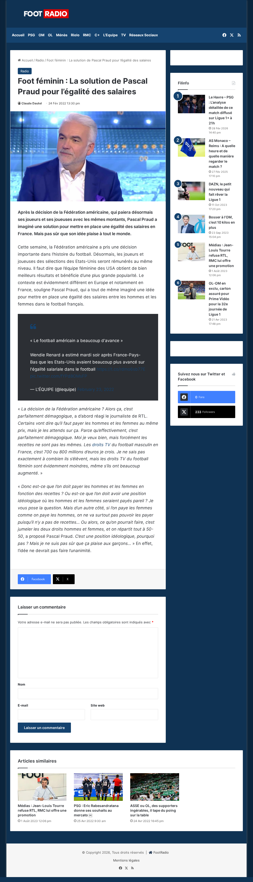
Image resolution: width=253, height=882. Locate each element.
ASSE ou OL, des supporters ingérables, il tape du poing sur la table (154, 810)
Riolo (75, 35)
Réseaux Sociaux (143, 35)
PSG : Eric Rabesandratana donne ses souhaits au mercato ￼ (96, 810)
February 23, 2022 (95, 389)
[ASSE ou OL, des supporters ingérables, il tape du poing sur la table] (154, 787)
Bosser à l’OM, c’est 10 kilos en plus (222, 222)
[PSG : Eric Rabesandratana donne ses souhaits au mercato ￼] (98, 787)
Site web (98, 705)
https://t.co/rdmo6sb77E (121, 369)
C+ (97, 35)
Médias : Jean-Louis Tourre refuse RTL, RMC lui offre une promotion (221, 255)
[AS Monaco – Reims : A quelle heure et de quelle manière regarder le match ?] (191, 147)
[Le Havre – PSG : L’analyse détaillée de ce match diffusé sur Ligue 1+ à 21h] (191, 104)
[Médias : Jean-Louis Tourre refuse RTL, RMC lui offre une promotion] (191, 252)
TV (123, 35)
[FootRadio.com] (46, 14)
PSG (31, 35)
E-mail (23, 705)
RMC (87, 35)
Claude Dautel (31, 103)
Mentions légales (126, 860)
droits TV (101, 444)
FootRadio (161, 852)
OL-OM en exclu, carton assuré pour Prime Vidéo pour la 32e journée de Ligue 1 (220, 298)
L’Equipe (110, 35)
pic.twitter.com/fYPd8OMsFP (58, 376)
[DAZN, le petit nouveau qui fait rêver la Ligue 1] (191, 191)
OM (41, 35)
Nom (21, 684)
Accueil (18, 35)
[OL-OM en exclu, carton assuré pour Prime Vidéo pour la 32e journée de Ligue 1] (191, 290)
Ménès (61, 35)
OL (50, 35)
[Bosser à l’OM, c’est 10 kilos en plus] (191, 224)
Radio (40, 60)
